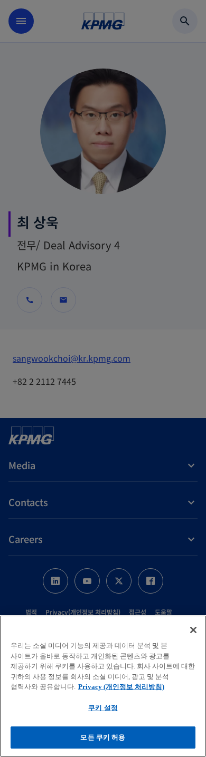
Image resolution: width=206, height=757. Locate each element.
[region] (103, 686)
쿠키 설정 (103, 708)
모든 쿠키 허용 (102, 737)
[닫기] (193, 630)
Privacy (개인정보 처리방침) (121, 687)
